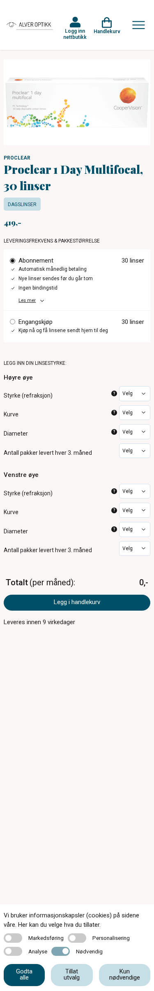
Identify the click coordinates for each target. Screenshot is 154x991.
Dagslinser (22, 204)
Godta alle (24, 974)
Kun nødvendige (124, 974)
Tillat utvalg (72, 974)
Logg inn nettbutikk (75, 34)
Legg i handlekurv (77, 602)
